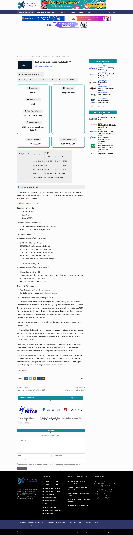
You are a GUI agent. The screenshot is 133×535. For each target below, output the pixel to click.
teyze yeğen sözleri (78, 532)
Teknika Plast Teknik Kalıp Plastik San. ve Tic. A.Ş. (106, 76)
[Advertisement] (66, 41)
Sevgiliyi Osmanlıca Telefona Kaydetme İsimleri (94, 532)
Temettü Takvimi (49, 513)
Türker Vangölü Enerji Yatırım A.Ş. (106, 69)
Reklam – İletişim (92, 522)
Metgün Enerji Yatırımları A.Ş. (104, 102)
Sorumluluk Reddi (26, 526)
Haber (73, 12)
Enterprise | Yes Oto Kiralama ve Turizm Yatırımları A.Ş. (105, 147)
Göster (24, 370)
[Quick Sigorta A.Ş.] (93, 95)
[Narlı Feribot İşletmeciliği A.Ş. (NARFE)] (93, 138)
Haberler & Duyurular (51, 500)
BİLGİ (89, 12)
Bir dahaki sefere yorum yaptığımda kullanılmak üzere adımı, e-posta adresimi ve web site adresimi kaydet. (49, 464)
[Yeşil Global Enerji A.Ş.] (93, 154)
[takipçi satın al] (73, 5)
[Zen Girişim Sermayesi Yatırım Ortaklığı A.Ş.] (93, 131)
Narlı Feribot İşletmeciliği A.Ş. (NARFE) (104, 139)
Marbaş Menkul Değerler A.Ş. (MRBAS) (107, 126)
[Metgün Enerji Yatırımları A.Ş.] (93, 101)
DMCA (56, 526)
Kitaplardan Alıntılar (111, 532)
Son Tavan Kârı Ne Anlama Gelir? (74, 390)
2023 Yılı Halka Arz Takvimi (53, 482)
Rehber (81, 12)
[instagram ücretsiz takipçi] (66, 25)
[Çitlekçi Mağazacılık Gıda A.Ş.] (93, 88)
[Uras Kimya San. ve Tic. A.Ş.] (93, 119)
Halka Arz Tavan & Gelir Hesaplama (32, 522)
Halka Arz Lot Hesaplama (56, 522)
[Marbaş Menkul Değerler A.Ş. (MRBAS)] (93, 125)
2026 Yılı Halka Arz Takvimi (53, 491)
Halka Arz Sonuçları (51, 504)
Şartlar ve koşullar (43, 526)
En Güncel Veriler (50, 494)
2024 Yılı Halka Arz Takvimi (53, 485)
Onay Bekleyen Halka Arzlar (46, 12)
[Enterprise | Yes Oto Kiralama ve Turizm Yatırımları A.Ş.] (93, 146)
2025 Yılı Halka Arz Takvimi (53, 488)
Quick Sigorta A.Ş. (104, 94)
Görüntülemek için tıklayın (43, 290)
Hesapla (62, 12)
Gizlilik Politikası (76, 522)
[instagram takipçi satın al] (43, 18)
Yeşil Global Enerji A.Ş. (106, 154)
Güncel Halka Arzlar (26, 12)
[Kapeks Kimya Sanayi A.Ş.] (72, 409)
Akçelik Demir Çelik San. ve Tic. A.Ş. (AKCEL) (31, 390)
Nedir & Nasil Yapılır (51, 507)
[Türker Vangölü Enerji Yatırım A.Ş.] (28, 409)
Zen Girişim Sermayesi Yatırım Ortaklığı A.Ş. (106, 132)
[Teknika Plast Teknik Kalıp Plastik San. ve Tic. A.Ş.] (50, 409)
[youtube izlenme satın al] (89, 18)
